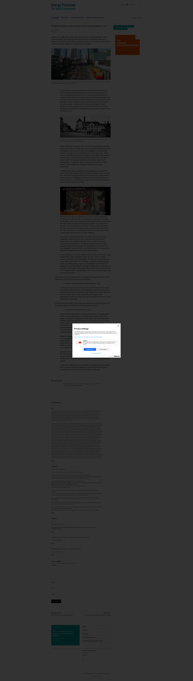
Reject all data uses (96, 353)
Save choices (103, 349)
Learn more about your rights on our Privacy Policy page (88, 337)
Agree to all (90, 349)
